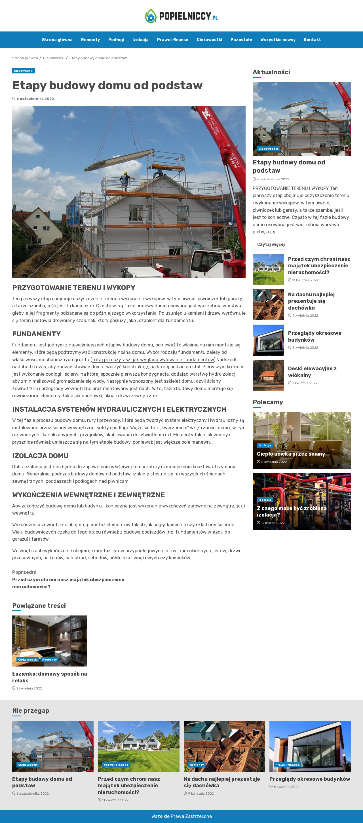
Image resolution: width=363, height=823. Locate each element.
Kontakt (312, 39)
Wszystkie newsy (278, 39)
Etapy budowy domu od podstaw (302, 119)
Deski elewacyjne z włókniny (268, 375)
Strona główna (57, 39)
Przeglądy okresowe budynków (268, 340)
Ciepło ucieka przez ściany (291, 454)
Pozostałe (241, 39)
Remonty (90, 39)
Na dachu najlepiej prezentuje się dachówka (268, 304)
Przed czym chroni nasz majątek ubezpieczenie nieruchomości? (68, 579)
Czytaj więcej (271, 244)
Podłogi (116, 39)
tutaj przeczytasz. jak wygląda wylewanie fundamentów (153, 359)
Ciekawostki (209, 39)
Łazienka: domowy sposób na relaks (49, 641)
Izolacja (140, 39)
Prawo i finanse (172, 39)
